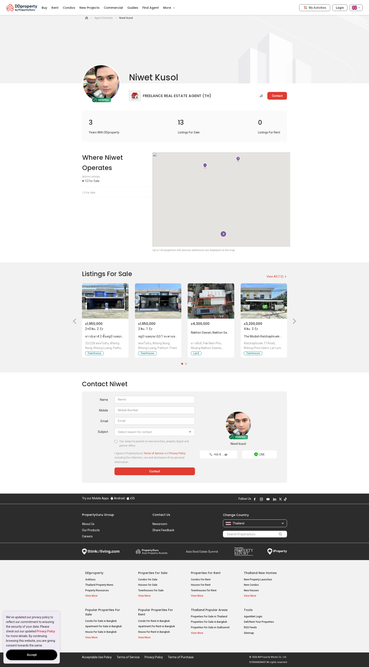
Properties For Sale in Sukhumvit (210, 627)
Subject (103, 431)
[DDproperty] (21, 7)
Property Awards (151, 551)
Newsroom (159, 524)
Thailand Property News (99, 584)
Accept (32, 655)
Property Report (243, 551)
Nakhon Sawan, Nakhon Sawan (212, 332)
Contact (277, 96)
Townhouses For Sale (151, 590)
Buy (44, 8)
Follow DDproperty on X (280, 499)
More (167, 8)
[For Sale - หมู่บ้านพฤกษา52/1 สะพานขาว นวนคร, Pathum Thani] (158, 301)
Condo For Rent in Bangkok (154, 621)
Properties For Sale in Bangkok (209, 621)
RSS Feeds (250, 627)
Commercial (113, 8)
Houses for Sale (147, 584)
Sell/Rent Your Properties (259, 621)
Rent (55, 8)
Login (340, 7)
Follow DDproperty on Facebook (254, 499)
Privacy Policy (46, 631)
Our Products (91, 530)
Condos (69, 8)
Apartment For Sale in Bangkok (103, 626)
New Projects (89, 8)
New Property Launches (258, 579)
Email (104, 421)
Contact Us (161, 515)
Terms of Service (154, 453)
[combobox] (154, 432)
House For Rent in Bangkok (154, 631)
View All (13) (275, 276)
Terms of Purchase (181, 657)
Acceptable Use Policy (97, 657)
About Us (88, 524)
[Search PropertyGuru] (280, 534)
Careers (87, 536)
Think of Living (100, 551)
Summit (202, 551)
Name (104, 399)
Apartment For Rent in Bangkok (156, 626)
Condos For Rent (201, 579)
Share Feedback (163, 530)
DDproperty (94, 573)
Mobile (103, 410)
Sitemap (249, 633)
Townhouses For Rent (204, 590)
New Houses (251, 590)
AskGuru (90, 579)
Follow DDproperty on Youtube (268, 499)
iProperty (277, 551)
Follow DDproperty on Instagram (261, 499)
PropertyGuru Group (98, 515)
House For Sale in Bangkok (101, 631)
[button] (74, 321)
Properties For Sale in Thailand (209, 616)
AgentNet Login (253, 616)
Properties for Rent (206, 573)
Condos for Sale (147, 579)
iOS (132, 498)
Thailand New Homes (260, 573)
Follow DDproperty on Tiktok (285, 499)
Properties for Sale (152, 573)
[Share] (262, 96)
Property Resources (97, 590)
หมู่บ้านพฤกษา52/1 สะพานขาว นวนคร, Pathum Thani (173, 336)
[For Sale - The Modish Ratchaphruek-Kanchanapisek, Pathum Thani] (264, 301)
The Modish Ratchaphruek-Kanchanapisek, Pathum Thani (282, 336)
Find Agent (150, 8)
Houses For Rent (201, 584)
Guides (132, 8)
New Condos (251, 584)
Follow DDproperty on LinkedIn (274, 499)
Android (119, 498)
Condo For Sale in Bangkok (101, 621)
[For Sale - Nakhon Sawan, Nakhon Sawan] (211, 301)
